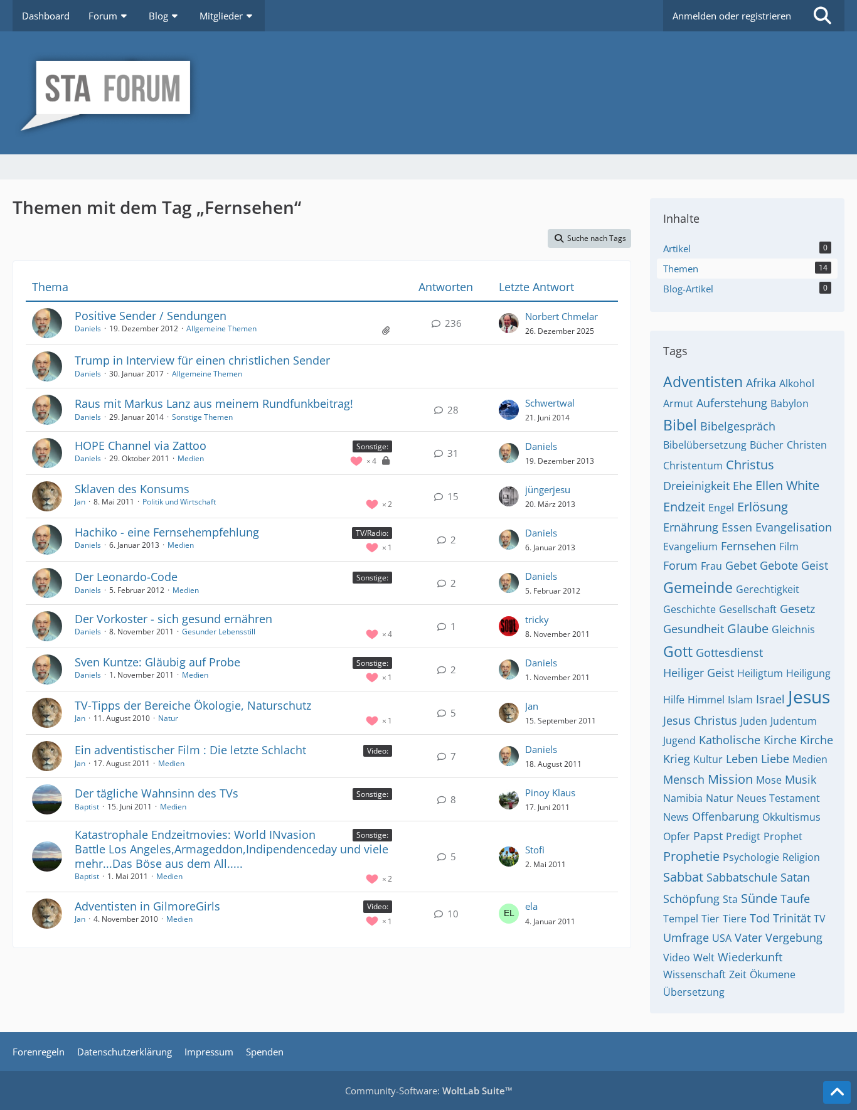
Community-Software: (429, 1090)
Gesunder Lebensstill (218, 631)
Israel (770, 699)
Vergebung (793, 937)
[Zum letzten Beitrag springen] (509, 323)
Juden (753, 721)
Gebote (779, 565)
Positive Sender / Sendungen (150, 315)
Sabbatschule (741, 877)
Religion (801, 857)
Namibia (683, 798)
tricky (537, 619)
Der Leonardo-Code (126, 576)
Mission (730, 779)
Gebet (741, 565)
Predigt (743, 836)
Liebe (775, 758)
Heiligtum (760, 673)
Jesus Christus (700, 720)
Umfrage (686, 937)
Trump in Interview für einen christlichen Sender (202, 360)
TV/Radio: (372, 533)
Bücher (767, 445)
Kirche (816, 739)
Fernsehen (748, 545)
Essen (736, 527)
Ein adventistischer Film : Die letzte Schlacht (190, 749)
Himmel (706, 700)
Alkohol (796, 383)
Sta (730, 899)
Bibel (680, 425)
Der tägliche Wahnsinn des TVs (156, 793)
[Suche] (822, 15)
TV (820, 919)
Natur (168, 718)
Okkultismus (791, 817)
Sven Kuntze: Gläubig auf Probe (157, 662)
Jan (80, 501)
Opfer (676, 836)
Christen (807, 445)
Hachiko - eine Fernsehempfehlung (167, 532)
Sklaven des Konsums (132, 488)
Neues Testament (778, 798)
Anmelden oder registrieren (732, 15)
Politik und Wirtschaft (179, 501)
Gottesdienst (729, 652)
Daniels (88, 328)
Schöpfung (691, 898)
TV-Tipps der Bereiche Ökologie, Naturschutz (193, 705)
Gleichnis (793, 629)
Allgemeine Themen (221, 328)
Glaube (748, 628)
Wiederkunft (750, 956)
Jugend (679, 740)
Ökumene (773, 974)
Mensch (684, 779)
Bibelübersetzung (705, 445)
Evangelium (690, 546)
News (676, 817)
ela (531, 906)
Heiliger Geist (698, 672)
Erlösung (762, 506)
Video (676, 957)
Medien (191, 458)
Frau (711, 566)
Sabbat (683, 876)
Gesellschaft (748, 609)
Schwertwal (550, 403)
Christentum (693, 465)
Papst (708, 835)
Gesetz (797, 608)
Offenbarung (725, 816)
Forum (680, 565)
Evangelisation (793, 527)
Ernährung (690, 527)
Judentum (793, 721)
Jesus (809, 696)
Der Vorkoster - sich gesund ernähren (173, 618)
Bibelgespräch (737, 426)
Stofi (535, 849)
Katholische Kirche (748, 739)
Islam (740, 700)
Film (789, 546)
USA (722, 938)
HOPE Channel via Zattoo (140, 445)
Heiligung (808, 673)
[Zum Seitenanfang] (837, 1092)
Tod (760, 918)
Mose (769, 780)
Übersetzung (694, 992)
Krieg (676, 758)
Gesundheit (693, 628)
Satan (795, 877)
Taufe (795, 898)
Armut (678, 403)
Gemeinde (698, 587)
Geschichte (689, 609)
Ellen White (787, 485)
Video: (377, 750)
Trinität (792, 918)
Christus (750, 464)
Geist (814, 565)
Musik (800, 779)
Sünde (759, 898)
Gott (678, 651)
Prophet (783, 836)
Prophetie (691, 856)
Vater (748, 937)
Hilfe (673, 700)
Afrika (761, 382)
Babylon (789, 403)
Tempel (680, 919)
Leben (742, 758)
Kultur (708, 759)
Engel (721, 508)
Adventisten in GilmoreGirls (147, 906)
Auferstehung (731, 402)
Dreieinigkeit (696, 485)
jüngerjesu (547, 489)
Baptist (87, 806)
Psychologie (751, 857)
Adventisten (703, 381)
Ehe (742, 485)
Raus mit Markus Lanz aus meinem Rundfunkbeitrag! (214, 403)
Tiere (735, 919)
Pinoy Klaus (550, 792)
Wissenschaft (694, 974)
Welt (704, 957)
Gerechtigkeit (767, 589)
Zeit (738, 974)
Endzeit (684, 506)
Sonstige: (372, 446)
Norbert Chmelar (561, 316)
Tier (710, 919)
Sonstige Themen (202, 417)
